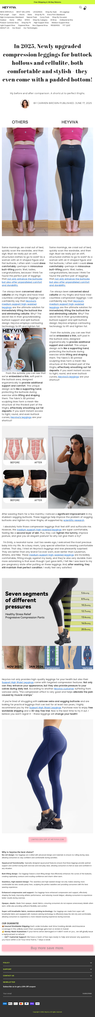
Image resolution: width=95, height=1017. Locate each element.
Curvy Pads (44, 17)
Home (12, 20)
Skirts (29, 15)
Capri (14, 15)
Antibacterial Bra (66, 20)
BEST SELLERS (23, 12)
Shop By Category (40, 20)
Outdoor (3, 20)
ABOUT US (4, 28)
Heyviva (47, 1012)
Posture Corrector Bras (9, 23)
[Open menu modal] (91, 7)
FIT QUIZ (66, 25)
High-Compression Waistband (12, 17)
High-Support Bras (41, 23)
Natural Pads (32, 17)
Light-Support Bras (7, 25)
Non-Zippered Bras (40, 25)
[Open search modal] (80, 7)
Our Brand (16, 28)
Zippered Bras (23, 25)
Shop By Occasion (59, 17)
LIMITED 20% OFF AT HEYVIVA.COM (47, 839)
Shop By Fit (39, 15)
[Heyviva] (9, 7)
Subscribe (87, 993)
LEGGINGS (37, 12)
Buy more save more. (47, 948)
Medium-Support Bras (60, 23)
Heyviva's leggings (21, 417)
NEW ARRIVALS (6, 12)
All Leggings (65, 12)
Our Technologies (30, 28)
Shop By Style (51, 12)
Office (19, 20)
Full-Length (4, 15)
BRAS (27, 20)
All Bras (53, 20)
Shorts (21, 15)
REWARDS (55, 25)
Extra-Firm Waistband (56, 15)
